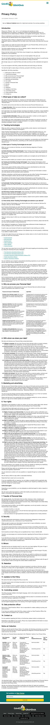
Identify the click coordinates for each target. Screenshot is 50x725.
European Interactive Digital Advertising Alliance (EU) (17, 255)
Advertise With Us (24, 718)
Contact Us (25, 713)
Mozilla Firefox (7, 241)
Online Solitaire (17, 715)
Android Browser (8, 246)
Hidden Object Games (39, 715)
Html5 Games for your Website (37, 713)
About (5, 713)
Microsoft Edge (8, 239)
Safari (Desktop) (8, 242)
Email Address (10, 696)
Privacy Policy (11, 713)
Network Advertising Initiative (11, 258)
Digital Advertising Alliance (10, 257)
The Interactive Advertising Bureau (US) (14, 252)
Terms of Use (18, 713)
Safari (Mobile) (7, 244)
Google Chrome (8, 237)
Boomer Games (7, 715)
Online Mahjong (28, 715)
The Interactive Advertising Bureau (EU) (14, 253)
